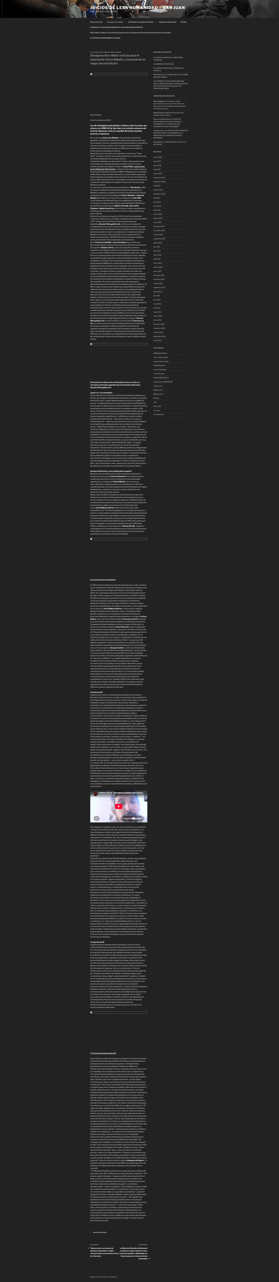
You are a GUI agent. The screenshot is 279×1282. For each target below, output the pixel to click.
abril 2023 (156, 210)
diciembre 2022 (158, 226)
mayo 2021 (157, 304)
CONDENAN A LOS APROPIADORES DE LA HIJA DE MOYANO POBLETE (116, 27)
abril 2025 (156, 169)
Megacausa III (158, 394)
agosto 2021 (157, 292)
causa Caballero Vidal (160, 361)
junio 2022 (157, 251)
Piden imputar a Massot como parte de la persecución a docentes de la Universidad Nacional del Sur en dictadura (130, 33)
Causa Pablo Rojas (159, 369)
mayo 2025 (157, 165)
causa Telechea (158, 374)
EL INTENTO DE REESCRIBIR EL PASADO (105, 38)
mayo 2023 (157, 206)
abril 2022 (156, 259)
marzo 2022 (157, 263)
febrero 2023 (158, 218)
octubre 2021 (158, 283)
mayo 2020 (157, 340)
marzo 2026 (157, 157)
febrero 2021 (157, 316)
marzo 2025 (157, 173)
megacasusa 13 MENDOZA (163, 382)
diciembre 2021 (158, 275)
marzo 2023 (157, 214)
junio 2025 (157, 161)
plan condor (157, 406)
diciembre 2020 (159, 324)
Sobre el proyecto (96, 22)
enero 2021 (157, 320)
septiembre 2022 (159, 239)
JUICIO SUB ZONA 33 (161, 378)
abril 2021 (156, 308)
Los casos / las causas (115, 22)
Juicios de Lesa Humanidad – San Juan (137, 7)
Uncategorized (100, 1232)
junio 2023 (157, 202)
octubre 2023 (158, 190)
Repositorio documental (167, 22)
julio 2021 (156, 296)
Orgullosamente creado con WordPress (103, 1277)
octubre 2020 (158, 332)
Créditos (183, 22)
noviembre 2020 (159, 328)
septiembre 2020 (159, 336)
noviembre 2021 (159, 279)
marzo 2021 (157, 312)
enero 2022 (157, 271)
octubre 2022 (158, 234)
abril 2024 (156, 186)
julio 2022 (156, 247)
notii (154, 402)
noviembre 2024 (159, 177)
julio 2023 (156, 198)
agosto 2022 (157, 243)
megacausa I (157, 386)
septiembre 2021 (159, 287)
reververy (156, 410)
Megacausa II (158, 390)
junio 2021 (157, 300)
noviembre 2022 (159, 230)
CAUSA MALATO (159, 365)
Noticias (156, 398)
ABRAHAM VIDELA (160, 353)
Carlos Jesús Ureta (112, 52)
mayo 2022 (157, 255)
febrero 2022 (157, 267)
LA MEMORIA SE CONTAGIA (163, 64)
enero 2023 (157, 222)
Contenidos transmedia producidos (140, 22)
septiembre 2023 (159, 194)
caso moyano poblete (160, 357)
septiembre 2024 (159, 182)
